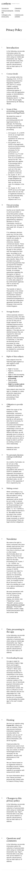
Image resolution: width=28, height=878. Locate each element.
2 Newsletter (18, 8)
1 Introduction (5, 8)
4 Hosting (17, 10)
